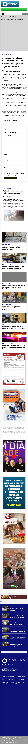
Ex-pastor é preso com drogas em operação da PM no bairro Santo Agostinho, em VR (11, 247)
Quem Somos (15, 742)
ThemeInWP (15, 738)
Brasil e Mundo (4, 740)
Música (10, 742)
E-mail (6, 160)
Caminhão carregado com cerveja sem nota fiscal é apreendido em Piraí (13, 267)
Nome (5, 154)
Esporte (2, 742)
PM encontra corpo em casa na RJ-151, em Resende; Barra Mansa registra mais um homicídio (13, 347)
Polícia (4, 54)
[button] (23, 14)
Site (5, 167)
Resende (8, 54)
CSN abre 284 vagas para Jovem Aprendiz (16, 645)
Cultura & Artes (19, 740)
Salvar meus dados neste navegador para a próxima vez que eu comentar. (14, 174)
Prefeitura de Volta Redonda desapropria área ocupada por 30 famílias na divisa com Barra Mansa (18, 616)
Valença (9, 188)
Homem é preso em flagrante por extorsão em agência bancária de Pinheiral (11, 307)
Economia (9, 740)
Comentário (7, 137)
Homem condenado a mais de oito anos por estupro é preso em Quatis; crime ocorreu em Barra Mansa (17, 638)
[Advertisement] (14, 37)
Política (13, 740)
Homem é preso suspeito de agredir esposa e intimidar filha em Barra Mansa (13, 327)
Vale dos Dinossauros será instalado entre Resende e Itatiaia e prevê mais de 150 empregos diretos (17, 623)
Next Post (5, 185)
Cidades (6, 742)
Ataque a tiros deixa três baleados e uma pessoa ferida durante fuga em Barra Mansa (16, 609)
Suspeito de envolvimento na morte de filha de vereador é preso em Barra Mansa (18, 630)
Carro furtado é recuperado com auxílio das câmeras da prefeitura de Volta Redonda (13, 287)
